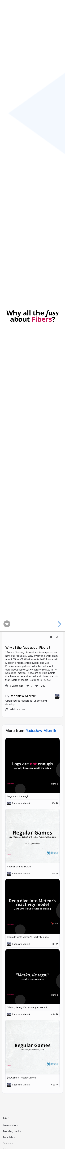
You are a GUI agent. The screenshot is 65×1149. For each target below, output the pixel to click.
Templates (9, 1137)
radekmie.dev (17, 709)
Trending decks (12, 1131)
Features (8, 1143)
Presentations (10, 1125)
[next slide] (59, 624)
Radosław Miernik (23, 696)
